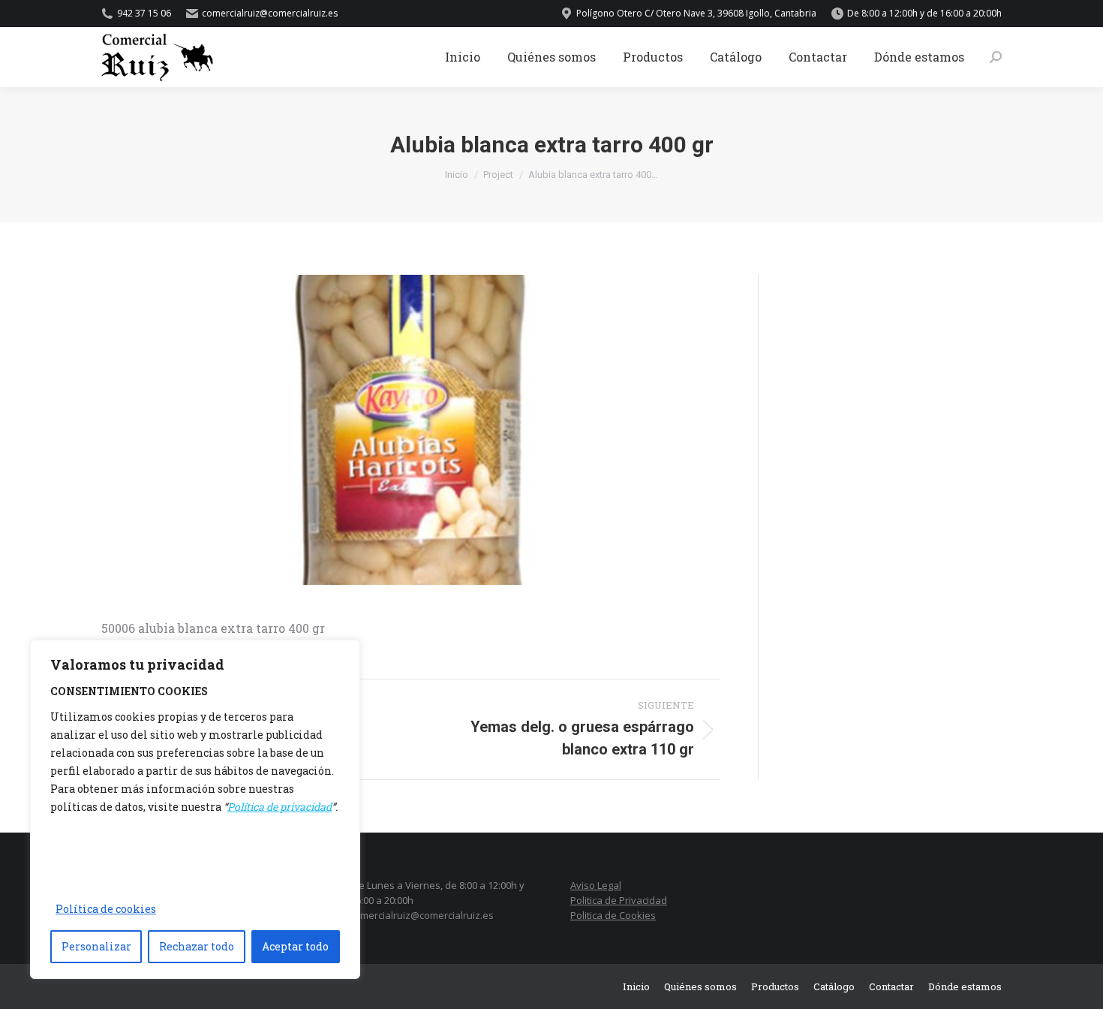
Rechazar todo (196, 946)
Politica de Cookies (613, 915)
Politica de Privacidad (618, 900)
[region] (195, 809)
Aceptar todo (295, 946)
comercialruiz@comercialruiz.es (422, 915)
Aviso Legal (595, 885)
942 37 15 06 (144, 13)
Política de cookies (106, 909)
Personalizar (96, 946)
